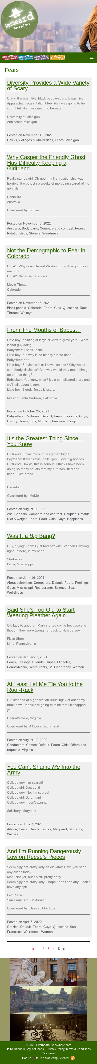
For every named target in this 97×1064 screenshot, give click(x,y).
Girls (57, 308)
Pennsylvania (17, 667)
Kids (33, 421)
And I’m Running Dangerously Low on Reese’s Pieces (44, 854)
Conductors (15, 745)
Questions (70, 308)
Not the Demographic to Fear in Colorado (46, 253)
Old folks (63, 662)
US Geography (60, 667)
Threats (13, 313)
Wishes (12, 834)
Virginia (27, 750)
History (12, 421)
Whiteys (26, 313)
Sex (71, 587)
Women (78, 667)
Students (75, 829)
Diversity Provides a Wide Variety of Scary (48, 85)
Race (84, 308)
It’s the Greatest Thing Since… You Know (45, 441)
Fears (59, 140)
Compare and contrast (56, 228)
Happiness (75, 519)
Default (46, 416)
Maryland (60, 829)
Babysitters (15, 416)
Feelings (71, 416)
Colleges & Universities (36, 140)
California (32, 416)
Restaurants (44, 587)
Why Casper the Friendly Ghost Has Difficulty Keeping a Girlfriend (46, 163)
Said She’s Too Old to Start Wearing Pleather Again (41, 612)
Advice (12, 829)
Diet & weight (17, 519)
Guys (83, 416)
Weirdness (50, 233)
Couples (70, 514)
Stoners (34, 233)
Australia (13, 228)
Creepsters (42, 582)
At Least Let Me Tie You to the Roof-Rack (45, 687)
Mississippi (25, 587)
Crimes (31, 745)
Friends (38, 662)
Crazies (12, 927)
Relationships (17, 233)
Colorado (35, 308)
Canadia (20, 514)
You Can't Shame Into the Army (43, 770)
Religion (73, 421)
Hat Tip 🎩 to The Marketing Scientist (45, 1058)
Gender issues (40, 829)
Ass (9, 514)
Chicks (12, 140)
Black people (16, 308)
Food (43, 519)
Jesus (23, 421)
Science (60, 587)
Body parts (30, 228)
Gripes (50, 662)
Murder (43, 421)
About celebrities (19, 582)
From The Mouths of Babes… (44, 330)
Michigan (72, 140)
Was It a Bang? (31, 536)
